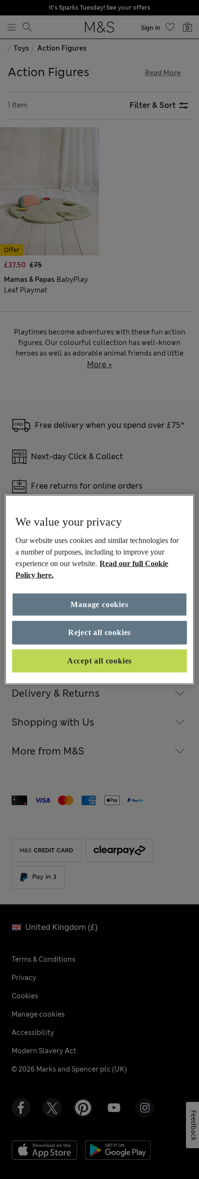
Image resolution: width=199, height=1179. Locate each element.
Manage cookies (99, 604)
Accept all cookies (99, 660)
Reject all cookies (99, 632)
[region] (99, 589)
